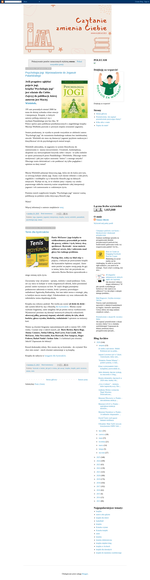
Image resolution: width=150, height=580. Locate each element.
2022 (99, 468)
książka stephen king (103, 543)
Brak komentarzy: (47, 213)
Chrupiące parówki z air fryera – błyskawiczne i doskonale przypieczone (108, 233)
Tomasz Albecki (102, 220)
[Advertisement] (108, 166)
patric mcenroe (81, 368)
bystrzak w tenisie (39, 368)
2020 (99, 476)
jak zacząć (61, 368)
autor (98, 534)
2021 (99, 472)
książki (73, 368)
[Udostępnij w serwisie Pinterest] (67, 214)
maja (101, 438)
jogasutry (40, 217)
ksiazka (99, 537)
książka (61, 217)
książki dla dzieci (102, 518)
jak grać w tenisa (51, 368)
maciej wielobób (70, 217)
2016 (99, 490)
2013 (99, 501)
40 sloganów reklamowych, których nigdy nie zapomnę (114, 277)
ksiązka (99, 524)
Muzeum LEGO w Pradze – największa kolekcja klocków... (108, 406)
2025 (99, 457)
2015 (99, 494)
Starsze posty (83, 380)
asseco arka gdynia (103, 514)
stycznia (102, 453)
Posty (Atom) (40, 384)
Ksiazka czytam (102, 527)
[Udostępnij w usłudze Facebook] (64, 214)
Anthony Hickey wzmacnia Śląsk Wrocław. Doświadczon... (108, 392)
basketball (99, 521)
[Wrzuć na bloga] (60, 214)
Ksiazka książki (102, 530)
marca (101, 445)
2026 (99, 342)
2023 (99, 464)
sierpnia (102, 345)
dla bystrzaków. (62, 306)
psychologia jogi (31, 220)
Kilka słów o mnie (103, 122)
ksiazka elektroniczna (104, 540)
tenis (32, 371)
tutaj (61, 207)
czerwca (102, 434)
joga (34, 217)
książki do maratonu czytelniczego (109, 553)
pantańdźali (80, 217)
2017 (99, 486)
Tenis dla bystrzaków (37, 232)
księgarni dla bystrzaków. (55, 356)
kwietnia (102, 442)
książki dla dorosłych (104, 549)
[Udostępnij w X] (62, 214)
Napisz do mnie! (102, 125)
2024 (99, 461)
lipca (101, 431)
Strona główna (51, 380)
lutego (101, 449)
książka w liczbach (103, 546)
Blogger (85, 574)
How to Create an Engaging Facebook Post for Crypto (113, 254)
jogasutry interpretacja (50, 217)
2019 (99, 479)
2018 (99, 483)
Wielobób (30, 103)
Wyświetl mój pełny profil (103, 223)
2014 (99, 497)
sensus (40, 220)
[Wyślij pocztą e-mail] (58, 214)
